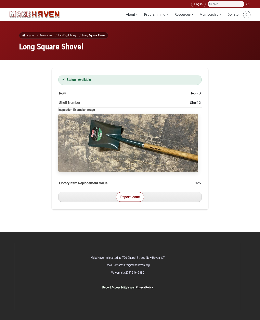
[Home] (34, 14)
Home (30, 35)
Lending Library (67, 35)
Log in (198, 4)
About (130, 14)
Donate (233, 14)
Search (248, 4)
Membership (209, 14)
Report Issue (130, 197)
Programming (154, 14)
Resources (183, 14)
